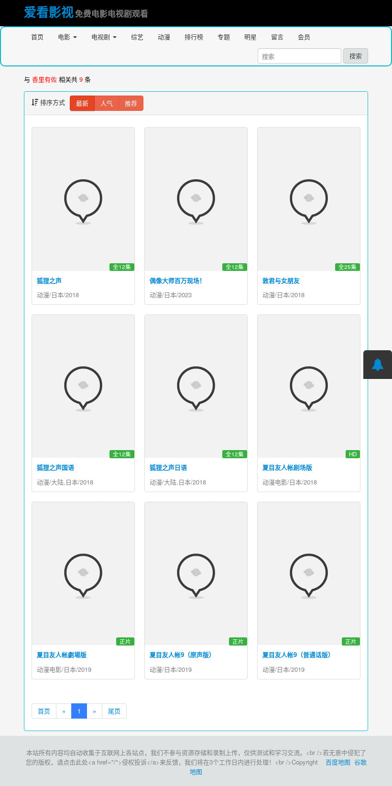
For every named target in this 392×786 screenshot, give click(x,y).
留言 (277, 36)
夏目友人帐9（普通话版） (298, 654)
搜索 (355, 55)
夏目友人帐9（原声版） (182, 654)
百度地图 (338, 761)
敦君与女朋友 (281, 280)
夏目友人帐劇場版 (62, 654)
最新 (82, 103)
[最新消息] (377, 364)
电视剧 (101, 36)
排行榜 (194, 36)
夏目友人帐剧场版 (287, 467)
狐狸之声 (49, 280)
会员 (304, 36)
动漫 (164, 36)
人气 (106, 103)
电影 (65, 36)
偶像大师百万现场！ (178, 280)
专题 (224, 36)
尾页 (114, 710)
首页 (37, 36)
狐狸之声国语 (55, 467)
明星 (250, 36)
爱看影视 (49, 12)
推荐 (131, 103)
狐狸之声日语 (168, 467)
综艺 (137, 36)
